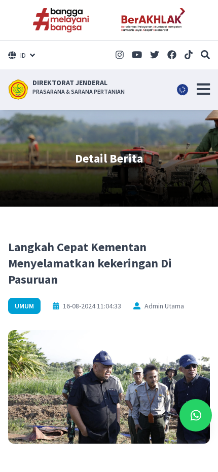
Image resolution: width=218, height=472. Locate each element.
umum (24, 305)
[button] (203, 89)
